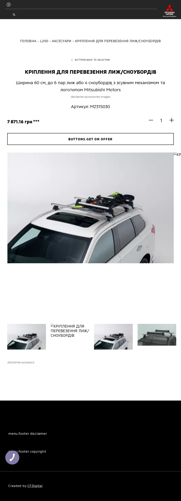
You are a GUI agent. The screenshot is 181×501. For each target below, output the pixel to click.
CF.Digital (34, 486)
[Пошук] (14, 15)
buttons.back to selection (92, 59)
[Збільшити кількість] (169, 120)
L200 (44, 41)
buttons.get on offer (90, 139)
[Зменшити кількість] (153, 120)
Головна (28, 41)
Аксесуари (61, 41)
